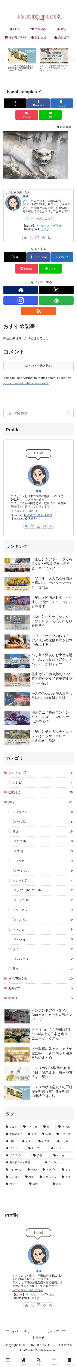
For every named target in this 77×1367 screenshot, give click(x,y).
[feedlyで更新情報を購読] (43, 237)
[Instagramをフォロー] (37, 237)
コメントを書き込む (38, 365)
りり (25, 196)
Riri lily (44, 229)
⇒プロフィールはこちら (37, 218)
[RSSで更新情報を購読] (49, 237)
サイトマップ (56, 1331)
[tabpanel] (22, 60)
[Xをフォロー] (31, 237)
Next (74, 61)
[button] (69, 413)
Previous (3, 61)
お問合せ (38, 1337)
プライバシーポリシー (21, 1331)
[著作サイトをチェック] (25, 237)
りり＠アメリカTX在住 (50, 225)
